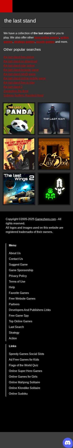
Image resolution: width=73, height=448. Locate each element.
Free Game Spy (19, 315)
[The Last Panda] (19, 119)
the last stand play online (19, 65)
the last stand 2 (13, 86)
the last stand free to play (19, 82)
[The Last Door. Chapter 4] (54, 154)
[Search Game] (67, 7)
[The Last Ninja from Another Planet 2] (19, 154)
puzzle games (45, 41)
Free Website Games (22, 298)
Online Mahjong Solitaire (24, 382)
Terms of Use (17, 281)
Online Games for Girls (23, 376)
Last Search (16, 326)
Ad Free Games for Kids (24, 359)
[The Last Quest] (54, 189)
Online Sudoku (18, 393)
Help (12, 287)
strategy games (24, 41)
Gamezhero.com (45, 219)
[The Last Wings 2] (19, 189)
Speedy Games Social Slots (26, 353)
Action (13, 338)
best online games (46, 37)
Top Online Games (20, 321)
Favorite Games (19, 292)
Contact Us (16, 258)
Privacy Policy (18, 275)
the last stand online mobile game (25, 78)
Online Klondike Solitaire (24, 387)
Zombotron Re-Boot (16, 91)
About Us (15, 253)
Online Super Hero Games (25, 370)
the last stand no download (20, 61)
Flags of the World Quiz (23, 365)
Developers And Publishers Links (30, 309)
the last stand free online (19, 57)
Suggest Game (18, 264)
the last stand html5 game (20, 74)
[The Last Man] (54, 119)
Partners (14, 304)
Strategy (14, 332)
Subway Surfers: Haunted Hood (23, 95)
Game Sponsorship (21, 270)
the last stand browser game (21, 69)
